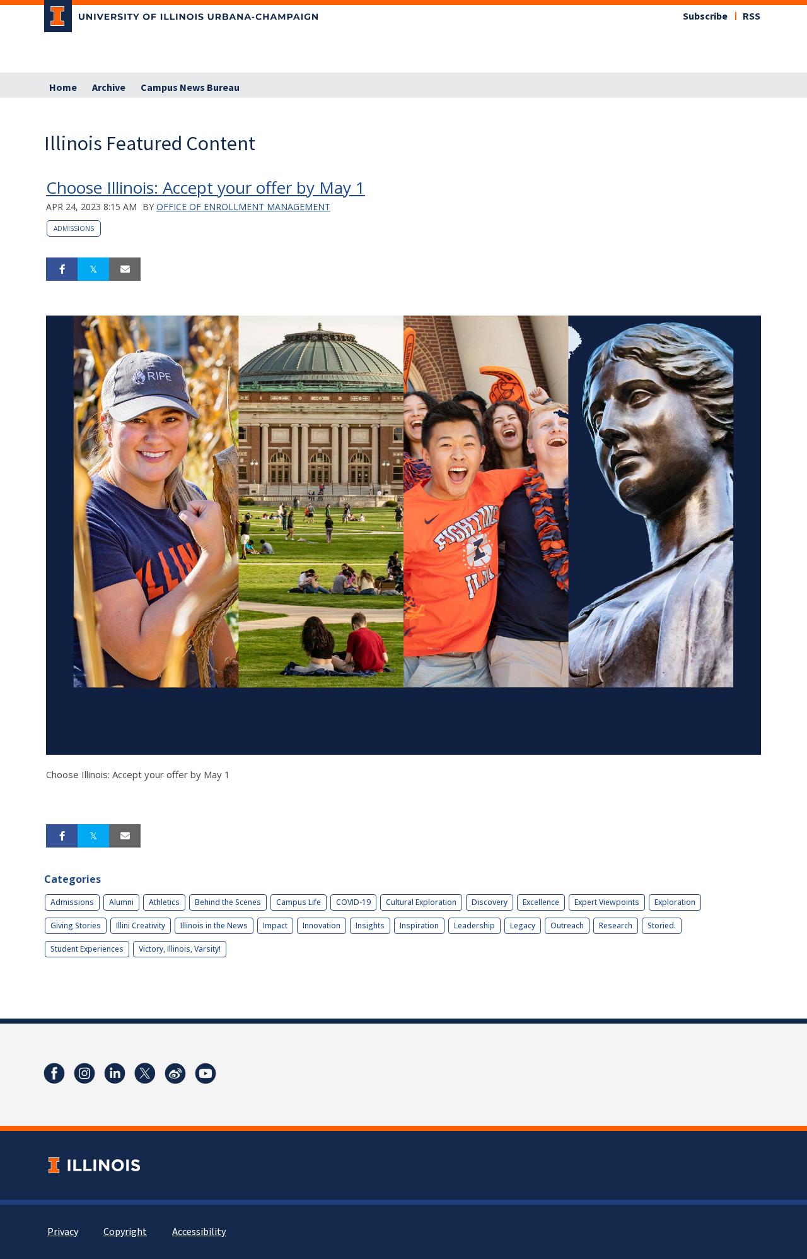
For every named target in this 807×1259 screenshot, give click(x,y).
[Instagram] (84, 1073)
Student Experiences (87, 948)
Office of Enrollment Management (243, 207)
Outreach (567, 925)
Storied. (661, 925)
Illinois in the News (214, 925)
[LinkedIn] (115, 1073)
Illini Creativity (140, 925)
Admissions (74, 228)
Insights (370, 925)
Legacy (522, 925)
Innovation (321, 925)
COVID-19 (353, 902)
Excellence (541, 902)
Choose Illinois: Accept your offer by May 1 (205, 187)
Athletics (164, 902)
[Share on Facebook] (62, 269)
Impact (275, 925)
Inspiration (419, 925)
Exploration (674, 902)
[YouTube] (205, 1073)
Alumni (121, 902)
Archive (108, 88)
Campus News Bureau (190, 88)
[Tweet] (93, 269)
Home (63, 88)
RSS (751, 16)
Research (615, 925)
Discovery (490, 902)
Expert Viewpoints (606, 902)
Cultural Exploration (421, 902)
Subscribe (705, 16)
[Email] (125, 269)
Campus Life (298, 902)
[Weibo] (175, 1073)
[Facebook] (54, 1073)
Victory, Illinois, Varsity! (180, 948)
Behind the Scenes (228, 902)
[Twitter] (145, 1073)
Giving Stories (75, 925)
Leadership (474, 925)
